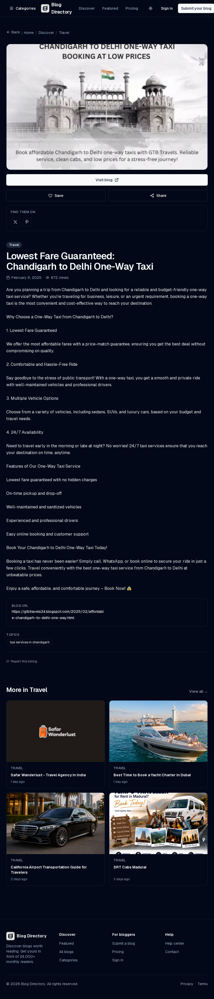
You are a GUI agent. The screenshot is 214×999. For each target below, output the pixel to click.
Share (161, 195)
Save (59, 195)
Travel (64, 32)
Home (29, 32)
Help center (174, 943)
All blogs (66, 951)
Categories (68, 960)
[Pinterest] (27, 222)
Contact (172, 951)
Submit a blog (123, 943)
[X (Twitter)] (15, 222)
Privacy (187, 984)
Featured (110, 8)
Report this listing (24, 661)
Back (15, 32)
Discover (87, 8)
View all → (198, 691)
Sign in (167, 8)
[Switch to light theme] (150, 8)
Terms (203, 984)
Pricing (132, 8)
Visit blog (104, 180)
